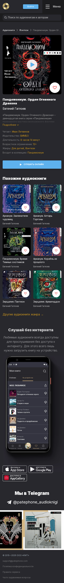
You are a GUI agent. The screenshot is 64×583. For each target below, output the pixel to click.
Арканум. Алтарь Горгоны (42, 217)
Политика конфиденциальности (18, 566)
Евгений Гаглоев (14, 108)
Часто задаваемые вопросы (17, 577)
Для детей (17, 148)
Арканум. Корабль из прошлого (45, 260)
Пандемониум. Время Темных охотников (15, 260)
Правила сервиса (11, 572)
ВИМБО (24, 135)
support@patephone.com (15, 561)
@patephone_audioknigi (35, 502)
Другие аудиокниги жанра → (23, 314)
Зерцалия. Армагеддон (46, 301)
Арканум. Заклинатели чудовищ (15, 217)
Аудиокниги (9, 30)
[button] (30, 6)
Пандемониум (36, 152)
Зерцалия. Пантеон (14, 301)
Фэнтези (23, 30)
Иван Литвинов (20, 131)
